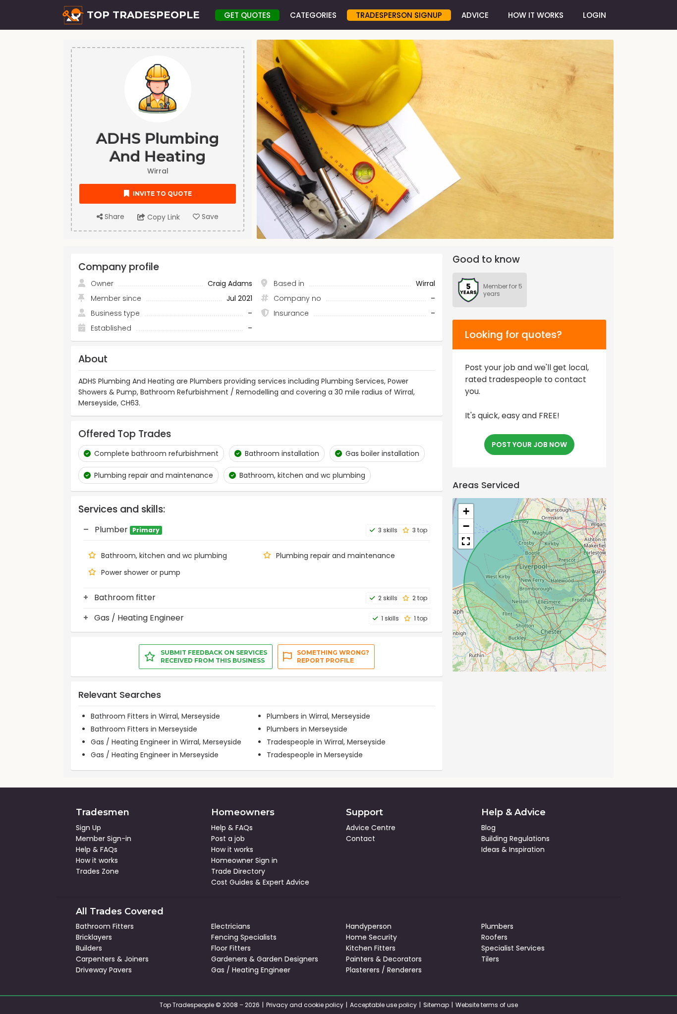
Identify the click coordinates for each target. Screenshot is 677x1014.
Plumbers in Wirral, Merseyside (318, 716)
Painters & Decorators (384, 959)
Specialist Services (513, 948)
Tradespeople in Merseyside (315, 755)
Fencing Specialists (244, 937)
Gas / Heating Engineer (250, 970)
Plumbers (497, 926)
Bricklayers (94, 937)
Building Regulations (515, 839)
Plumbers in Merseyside (307, 729)
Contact (360, 839)
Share (113, 217)
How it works (97, 860)
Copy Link (162, 217)
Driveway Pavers (104, 970)
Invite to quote (161, 193)
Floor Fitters (231, 948)
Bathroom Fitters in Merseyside (144, 729)
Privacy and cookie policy (304, 1005)
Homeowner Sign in (244, 860)
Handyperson (369, 926)
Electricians (230, 926)
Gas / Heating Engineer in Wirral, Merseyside (166, 742)
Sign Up (88, 828)
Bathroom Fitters (105, 926)
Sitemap (436, 1005)
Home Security (371, 937)
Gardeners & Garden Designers (264, 959)
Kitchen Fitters (370, 948)
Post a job (228, 839)
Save (209, 217)
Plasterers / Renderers (384, 970)
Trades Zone (97, 871)
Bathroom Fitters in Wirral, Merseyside (155, 716)
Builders (89, 948)
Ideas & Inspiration (513, 849)
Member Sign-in (103, 839)
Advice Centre (370, 828)
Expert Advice (286, 882)
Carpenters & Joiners (112, 959)
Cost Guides (232, 882)
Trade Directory (238, 871)
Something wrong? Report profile (333, 656)
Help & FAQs (96, 849)
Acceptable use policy (383, 1005)
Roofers (494, 937)
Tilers (490, 959)
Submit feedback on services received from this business (214, 656)
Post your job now (529, 445)
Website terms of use (486, 1005)
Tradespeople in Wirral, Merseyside (326, 742)
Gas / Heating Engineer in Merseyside (155, 755)
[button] (465, 511)
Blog (488, 828)
